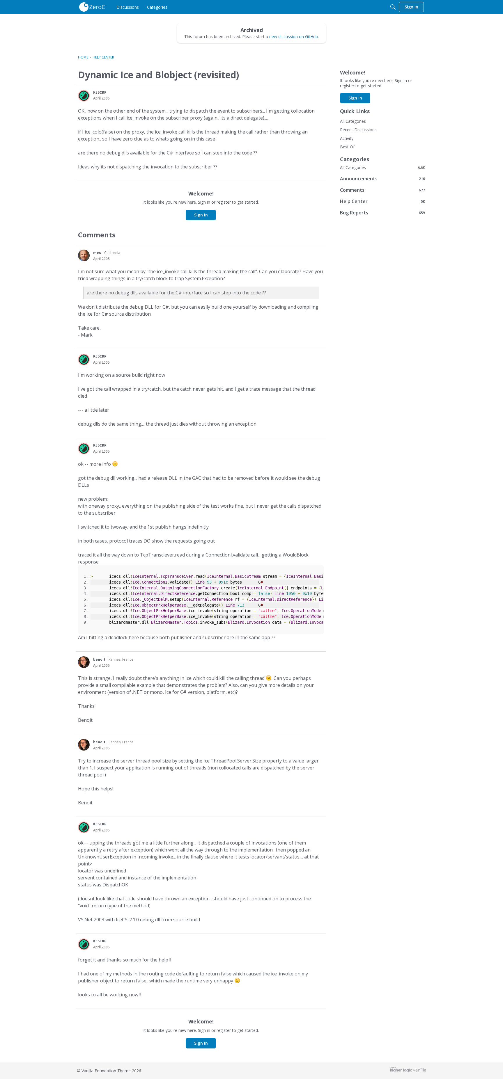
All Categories (353, 121)
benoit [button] (99, 659)
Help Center (382, 201)
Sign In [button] (201, 215)
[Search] (393, 7)
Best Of (347, 147)
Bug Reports (382, 212)
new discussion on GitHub (293, 36)
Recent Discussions (358, 129)
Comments (382, 190)
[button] (84, 96)
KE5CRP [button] (100, 92)
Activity (346, 138)
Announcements (382, 178)
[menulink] (127, 7)
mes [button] (97, 252)
